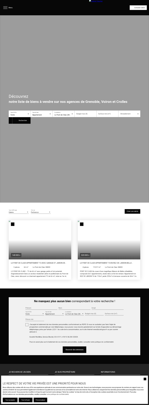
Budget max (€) (81, 114)
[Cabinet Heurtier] (106, 7)
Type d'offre (13, 112)
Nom (60, 308)
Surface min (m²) (104, 114)
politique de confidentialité (104, 342)
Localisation (57, 112)
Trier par (33, 210)
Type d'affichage (13, 210)
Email (94, 308)
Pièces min (29, 319)
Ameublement (125, 114)
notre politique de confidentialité (58, 394)
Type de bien (35, 112)
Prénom (28, 308)
